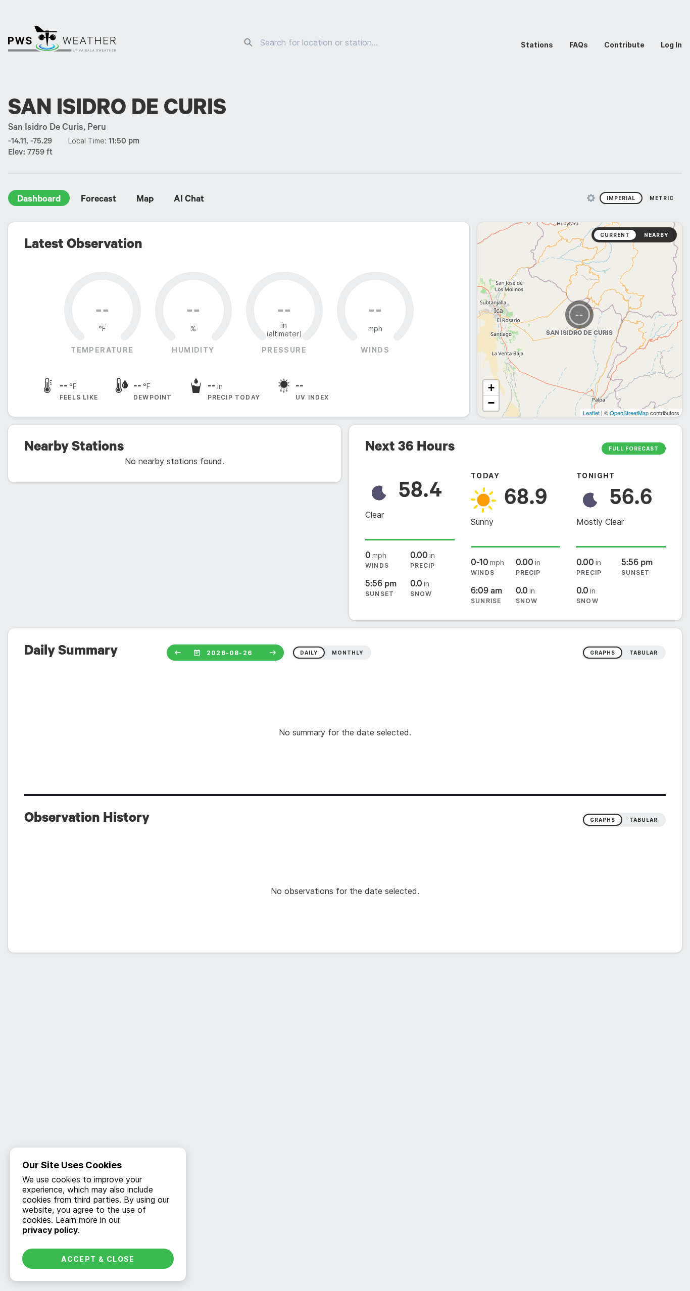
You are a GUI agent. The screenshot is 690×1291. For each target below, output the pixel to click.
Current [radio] (615, 235)
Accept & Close (98, 1259)
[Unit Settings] (591, 198)
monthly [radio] (347, 653)
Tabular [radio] (643, 820)
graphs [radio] (602, 653)
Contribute (624, 44)
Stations (537, 44)
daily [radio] (309, 653)
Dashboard (39, 200)
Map (145, 200)
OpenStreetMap (629, 413)
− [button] (491, 402)
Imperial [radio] (621, 198)
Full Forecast (634, 448)
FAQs (578, 44)
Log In (671, 44)
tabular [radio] (643, 653)
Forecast (98, 200)
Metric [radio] (662, 198)
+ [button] (491, 387)
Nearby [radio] (656, 235)
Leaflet (591, 413)
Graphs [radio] (602, 820)
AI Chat (189, 200)
